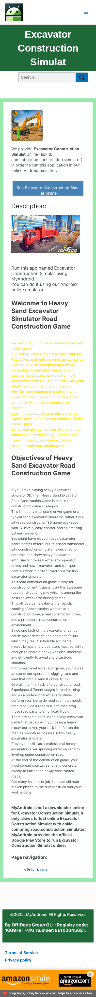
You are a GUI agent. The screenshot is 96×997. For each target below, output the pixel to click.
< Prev (29, 870)
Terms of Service (21, 952)
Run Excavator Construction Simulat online (48, 190)
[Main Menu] (86, 12)
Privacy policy (18, 960)
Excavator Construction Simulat (48, 48)
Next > (42, 870)
